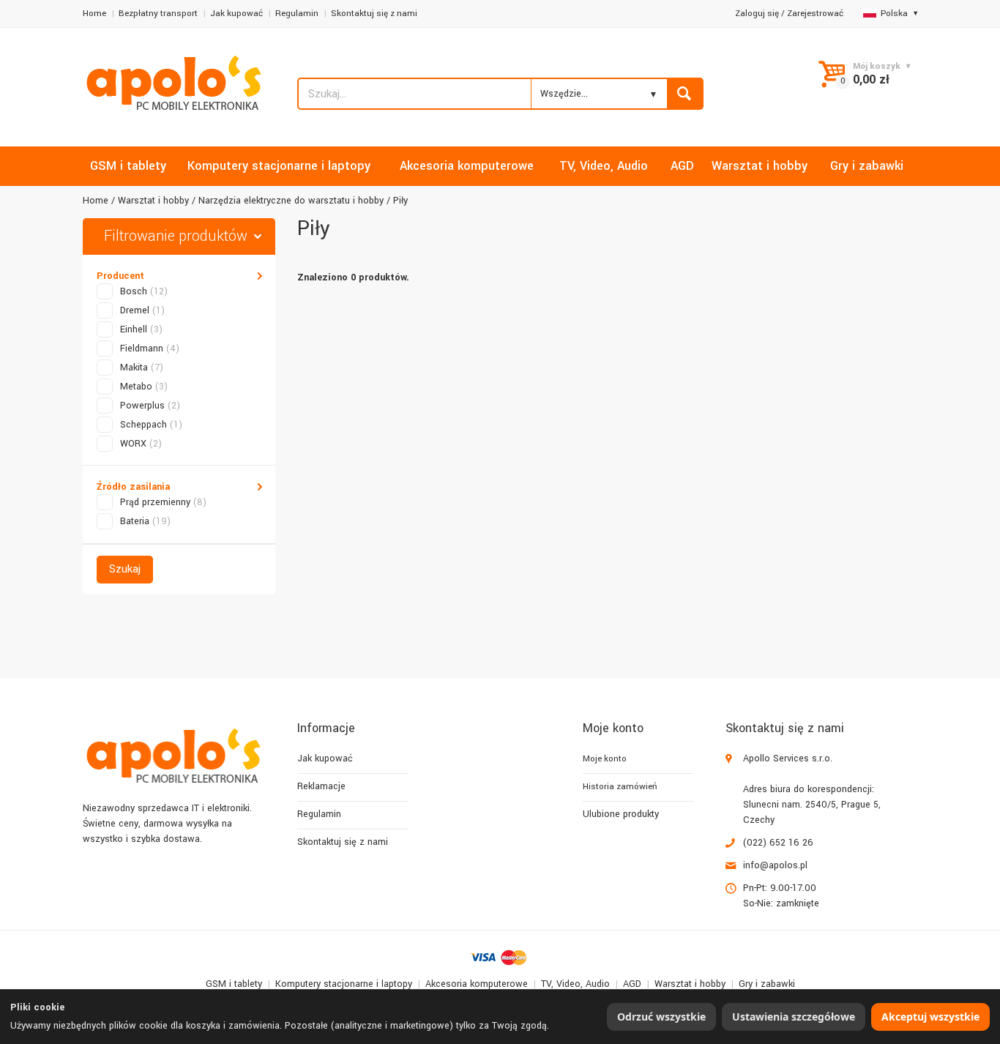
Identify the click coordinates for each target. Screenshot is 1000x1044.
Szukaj (125, 569)
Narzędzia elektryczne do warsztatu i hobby (291, 200)
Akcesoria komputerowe (476, 984)
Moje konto (605, 759)
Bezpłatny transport (158, 13)
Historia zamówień (620, 786)
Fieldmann (149, 348)
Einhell (141, 329)
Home (94, 13)
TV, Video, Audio (575, 984)
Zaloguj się (757, 13)
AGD (632, 984)
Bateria (145, 521)
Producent (120, 276)
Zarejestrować (815, 13)
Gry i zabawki (767, 984)
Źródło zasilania (133, 486)
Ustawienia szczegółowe (793, 1017)
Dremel (142, 310)
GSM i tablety (234, 984)
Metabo (144, 386)
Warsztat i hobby (153, 200)
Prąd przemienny (163, 502)
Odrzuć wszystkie (661, 1017)
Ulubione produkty (621, 814)
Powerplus (150, 405)
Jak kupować (236, 13)
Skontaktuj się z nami (374, 13)
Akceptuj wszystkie (930, 1017)
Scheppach (151, 424)
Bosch (144, 291)
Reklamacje (321, 786)
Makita (141, 367)
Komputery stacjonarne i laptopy (343, 984)
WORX (141, 443)
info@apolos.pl (775, 865)
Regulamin (296, 13)
